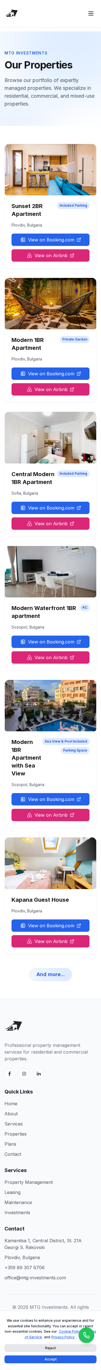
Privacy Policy (63, 1337)
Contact (12, 1154)
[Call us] (86, 1335)
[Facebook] (9, 1074)
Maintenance (18, 1202)
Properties (15, 1134)
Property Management (28, 1182)
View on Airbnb (51, 255)
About (11, 1113)
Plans (10, 1144)
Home (10, 1103)
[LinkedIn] (39, 1074)
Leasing (12, 1192)
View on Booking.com (51, 240)
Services (13, 1124)
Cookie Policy (70, 1331)
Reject (50, 1348)
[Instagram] (24, 1074)
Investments (17, 1212)
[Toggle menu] (91, 13)
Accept (51, 1359)
